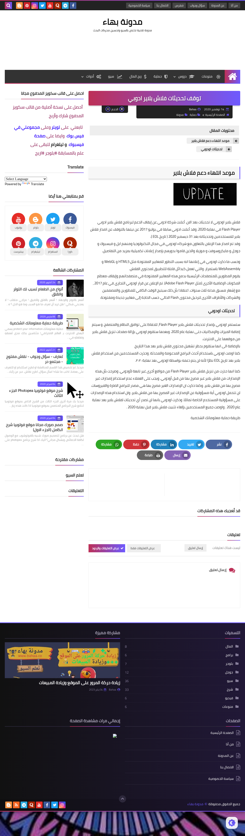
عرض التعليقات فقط (143, 548)
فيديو (229, 698)
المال (229, 646)
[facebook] (73, 5)
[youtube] (50, 5)
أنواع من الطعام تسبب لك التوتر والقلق (38, 291)
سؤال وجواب (197, 5)
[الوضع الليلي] (232, 823)
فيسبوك (106, 243)
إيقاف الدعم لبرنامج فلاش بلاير (129, 222)
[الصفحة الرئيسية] (232, 76)
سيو (111, 76)
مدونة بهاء (122, 21)
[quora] (57, 5)
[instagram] (34, 5)
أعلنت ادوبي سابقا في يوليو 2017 (165, 229)
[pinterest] (27, 5)
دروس (182, 76)
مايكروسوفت (218, 250)
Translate (37, 184)
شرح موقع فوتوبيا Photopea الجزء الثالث (36, 393)
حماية (158, 76)
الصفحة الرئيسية (215, 114)
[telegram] (65, 5)
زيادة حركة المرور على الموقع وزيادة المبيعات (79, 683)
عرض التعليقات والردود (105, 548)
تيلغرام (57, 144)
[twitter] (42, 5)
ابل (118, 243)
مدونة (180, 114)
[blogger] (19, 5)
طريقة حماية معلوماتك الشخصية (215, 417)
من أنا (234, 5)
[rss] (16, 805)
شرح (230, 689)
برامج (229, 655)
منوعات (207, 76)
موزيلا (200, 250)
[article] (129, 484)
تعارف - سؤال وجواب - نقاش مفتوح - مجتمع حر (34, 359)
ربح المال (135, 76)
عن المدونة (217, 5)
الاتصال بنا (162, 5)
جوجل (236, 250)
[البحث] (8, 5)
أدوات (90, 76)
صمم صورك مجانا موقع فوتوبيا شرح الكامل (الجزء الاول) (34, 427)
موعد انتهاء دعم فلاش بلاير (210, 141)
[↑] (122, 799)
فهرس (179, 5)
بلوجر (229, 663)
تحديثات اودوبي (211, 149)
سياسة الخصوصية (139, 5)
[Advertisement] (122, 50)
